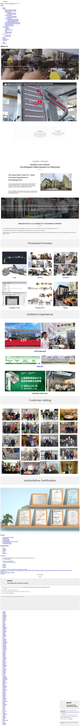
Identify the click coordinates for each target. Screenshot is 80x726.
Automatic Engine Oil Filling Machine (7, 570)
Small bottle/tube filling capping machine (12, 22)
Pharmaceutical (8, 33)
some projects (5, 26)
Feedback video (6, 39)
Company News (8, 35)
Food (6, 30)
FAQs (4, 37)
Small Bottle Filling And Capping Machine (23, 570)
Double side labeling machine (12, 20)
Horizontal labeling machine (12, 21)
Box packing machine (9, 24)
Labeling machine (8, 18)
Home (4, 7)
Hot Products (21, 569)
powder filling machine (11, 14)
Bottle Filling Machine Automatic (38, 570)
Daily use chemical (8, 29)
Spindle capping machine (12, 17)
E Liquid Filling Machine (62, 570)
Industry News (8, 36)
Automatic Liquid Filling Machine (50, 570)
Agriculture (7, 27)
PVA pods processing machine (10, 9)
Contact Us (5, 40)
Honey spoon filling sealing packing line (12, 23)
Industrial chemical (8, 31)
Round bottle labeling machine (13, 19)
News (4, 34)
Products (4, 8)
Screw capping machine (11, 16)
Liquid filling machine (11, 12)
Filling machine (8, 11)
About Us (4, 38)
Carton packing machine (9, 25)
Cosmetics (7, 28)
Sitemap (25, 569)
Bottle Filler (69, 570)
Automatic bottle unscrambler (10, 10)
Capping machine (8, 15)
